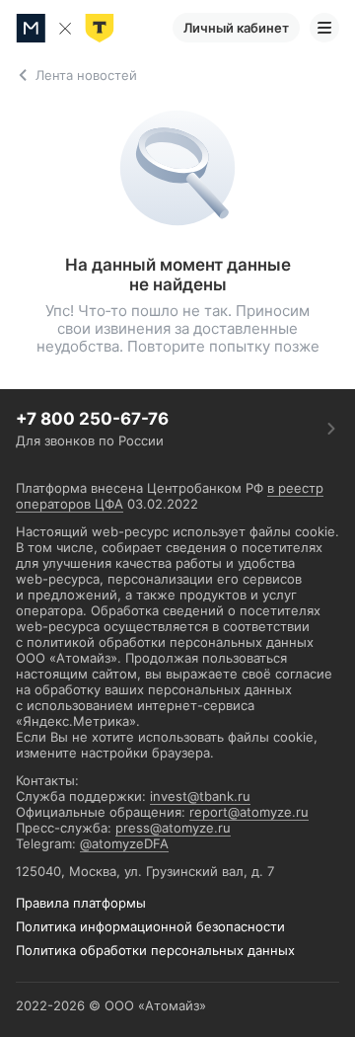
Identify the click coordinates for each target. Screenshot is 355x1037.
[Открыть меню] (324, 27)
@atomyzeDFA (124, 843)
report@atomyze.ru (249, 812)
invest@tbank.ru (200, 796)
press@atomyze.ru (173, 828)
